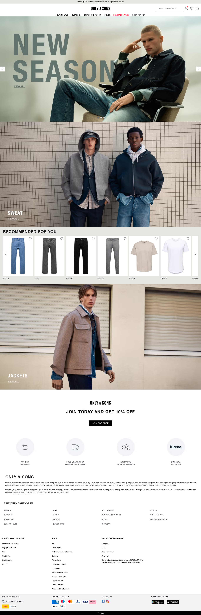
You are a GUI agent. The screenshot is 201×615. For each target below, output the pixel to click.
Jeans (15, 492)
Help (54, 538)
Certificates (6, 556)
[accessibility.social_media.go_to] (103, 602)
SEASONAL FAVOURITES (111, 515)
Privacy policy (57, 580)
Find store (105, 556)
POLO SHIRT (9, 519)
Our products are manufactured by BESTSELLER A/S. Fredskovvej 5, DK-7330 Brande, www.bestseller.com (122, 561)
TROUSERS (8, 515)
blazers (28, 492)
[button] (15, 256)
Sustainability (7, 560)
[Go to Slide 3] (104, 118)
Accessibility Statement (60, 589)
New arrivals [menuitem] (62, 15)
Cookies (100, 613)
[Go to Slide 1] (98, 118)
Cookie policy (57, 585)
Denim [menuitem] (107, 15)
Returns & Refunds (59, 564)
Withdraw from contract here (62, 552)
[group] (15, 259)
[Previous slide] (2, 69)
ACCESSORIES (108, 510)
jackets (21, 492)
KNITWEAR (106, 524)
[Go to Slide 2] (101, 118)
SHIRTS (56, 515)
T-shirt (86, 485)
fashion (41, 492)
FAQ (53, 543)
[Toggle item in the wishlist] (27, 239)
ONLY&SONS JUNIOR (158, 519)
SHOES (105, 519)
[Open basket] (197, 8)
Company (105, 543)
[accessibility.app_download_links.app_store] (173, 602)
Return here (56, 560)
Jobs (104, 548)
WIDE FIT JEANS (156, 515)
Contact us (56, 568)
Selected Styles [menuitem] (121, 15)
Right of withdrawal (59, 576)
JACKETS (56, 519)
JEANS (55, 510)
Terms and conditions (60, 572)
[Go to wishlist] (191, 9)
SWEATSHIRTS (58, 524)
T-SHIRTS (7, 510)
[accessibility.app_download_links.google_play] (158, 602)
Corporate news (108, 552)
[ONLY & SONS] (100, 9)
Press (4, 552)
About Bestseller (112, 538)
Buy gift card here (9, 548)
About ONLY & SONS (13, 538)
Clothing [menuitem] (76, 15)
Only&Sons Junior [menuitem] (92, 15)
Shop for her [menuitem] (138, 15)
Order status (56, 548)
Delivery (55, 556)
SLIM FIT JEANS (10, 524)
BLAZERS (154, 510)
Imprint (4, 564)
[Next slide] (198, 69)
